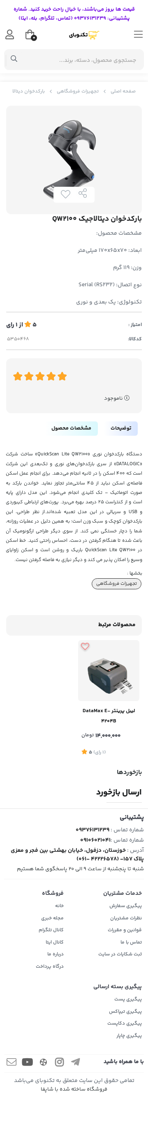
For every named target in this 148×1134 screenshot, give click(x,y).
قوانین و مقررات (125, 930)
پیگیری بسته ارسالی (117, 986)
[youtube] (27, 1063)
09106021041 (95, 840)
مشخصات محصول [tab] (71, 428)
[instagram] (59, 1063)
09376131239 (92, 830)
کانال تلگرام (51, 930)
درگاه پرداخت (50, 967)
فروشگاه (53, 893)
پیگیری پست (128, 999)
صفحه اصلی (123, 91)
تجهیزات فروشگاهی (78, 91)
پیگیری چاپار (129, 1036)
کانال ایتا (55, 942)
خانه (59, 906)
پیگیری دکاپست (124, 1024)
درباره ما (55, 954)
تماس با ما (131, 942)
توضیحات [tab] (121, 428)
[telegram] (75, 1063)
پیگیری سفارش (125, 906)
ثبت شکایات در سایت (120, 954)
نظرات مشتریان (126, 918)
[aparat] (43, 1063)
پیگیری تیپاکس (125, 1012)
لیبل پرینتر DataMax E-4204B (109, 716)
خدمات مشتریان (122, 893)
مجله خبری (52, 918)
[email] (11, 1063)
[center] (14, 60)
